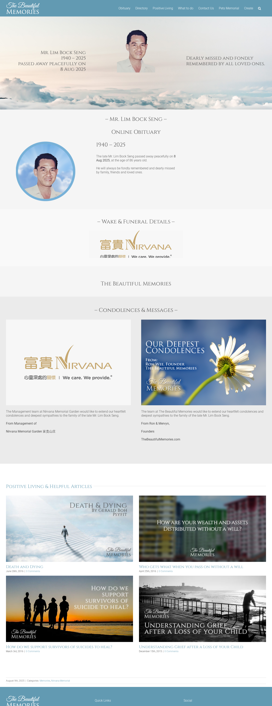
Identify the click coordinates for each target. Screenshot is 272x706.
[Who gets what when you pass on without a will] (202, 529)
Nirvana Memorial (60, 680)
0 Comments (33, 571)
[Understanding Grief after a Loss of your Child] (202, 609)
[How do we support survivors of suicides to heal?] (69, 609)
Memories (45, 680)
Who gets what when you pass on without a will (191, 566)
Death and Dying (24, 566)
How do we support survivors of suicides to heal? (59, 647)
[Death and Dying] (69, 529)
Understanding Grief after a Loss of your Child (191, 647)
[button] (259, 8)
